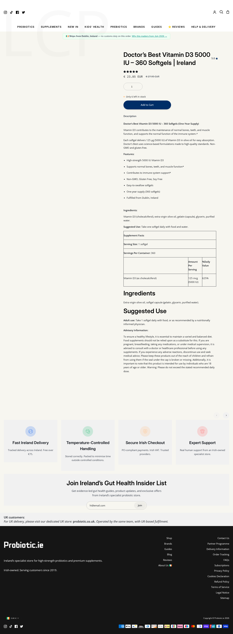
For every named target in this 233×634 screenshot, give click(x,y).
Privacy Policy (221, 570)
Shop (169, 538)
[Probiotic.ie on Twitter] (21, 626)
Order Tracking (221, 554)
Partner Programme (218, 543)
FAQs (226, 559)
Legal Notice (222, 592)
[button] (26, 27)
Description (129, 116)
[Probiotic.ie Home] (116, 12)
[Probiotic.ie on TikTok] (10, 626)
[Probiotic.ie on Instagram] (5, 626)
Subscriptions (221, 565)
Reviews (167, 559)
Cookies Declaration (218, 576)
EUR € (14, 618)
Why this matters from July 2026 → (149, 36)
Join (140, 505)
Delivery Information (218, 549)
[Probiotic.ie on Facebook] (16, 626)
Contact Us (223, 538)
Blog (169, 554)
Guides (168, 549)
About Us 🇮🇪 (165, 565)
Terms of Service (220, 587)
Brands (168, 543)
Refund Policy (221, 581)
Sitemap (224, 597)
